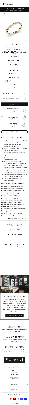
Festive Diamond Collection (14, 47)
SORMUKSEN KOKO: (14, 84)
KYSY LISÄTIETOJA (14, 229)
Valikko (14, 384)
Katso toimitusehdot (14, 315)
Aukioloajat (14, 389)
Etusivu (2, 13)
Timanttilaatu (14, 77)
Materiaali (14, 70)
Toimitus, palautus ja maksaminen (14, 225)
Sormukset (7, 13)
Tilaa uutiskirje (14, 394)
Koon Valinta (14, 88)
